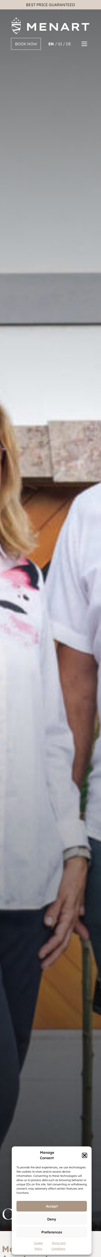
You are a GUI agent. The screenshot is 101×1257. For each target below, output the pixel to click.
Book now (26, 43)
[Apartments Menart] (50, 25)
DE (68, 43)
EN (51, 43)
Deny (51, 1219)
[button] (84, 1155)
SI (60, 43)
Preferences (51, 1232)
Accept (52, 1206)
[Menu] (84, 44)
